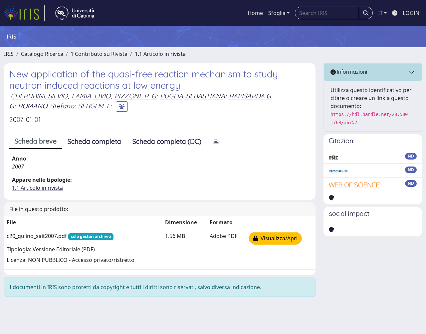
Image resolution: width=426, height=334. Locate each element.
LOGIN (411, 13)
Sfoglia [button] (277, 13)
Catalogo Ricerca (42, 53)
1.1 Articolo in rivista (160, 53)
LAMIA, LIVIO (91, 96)
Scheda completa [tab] (94, 141)
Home (255, 13)
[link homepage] (24, 13)
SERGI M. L (94, 106)
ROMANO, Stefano (46, 106)
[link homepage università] (75, 13)
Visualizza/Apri (278, 238)
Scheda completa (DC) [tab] (166, 141)
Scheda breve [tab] (36, 141)
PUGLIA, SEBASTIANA (192, 96)
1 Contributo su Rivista (99, 53)
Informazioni (351, 71)
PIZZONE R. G (135, 96)
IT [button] (380, 13)
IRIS (9, 53)
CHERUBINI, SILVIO (39, 96)
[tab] (216, 142)
